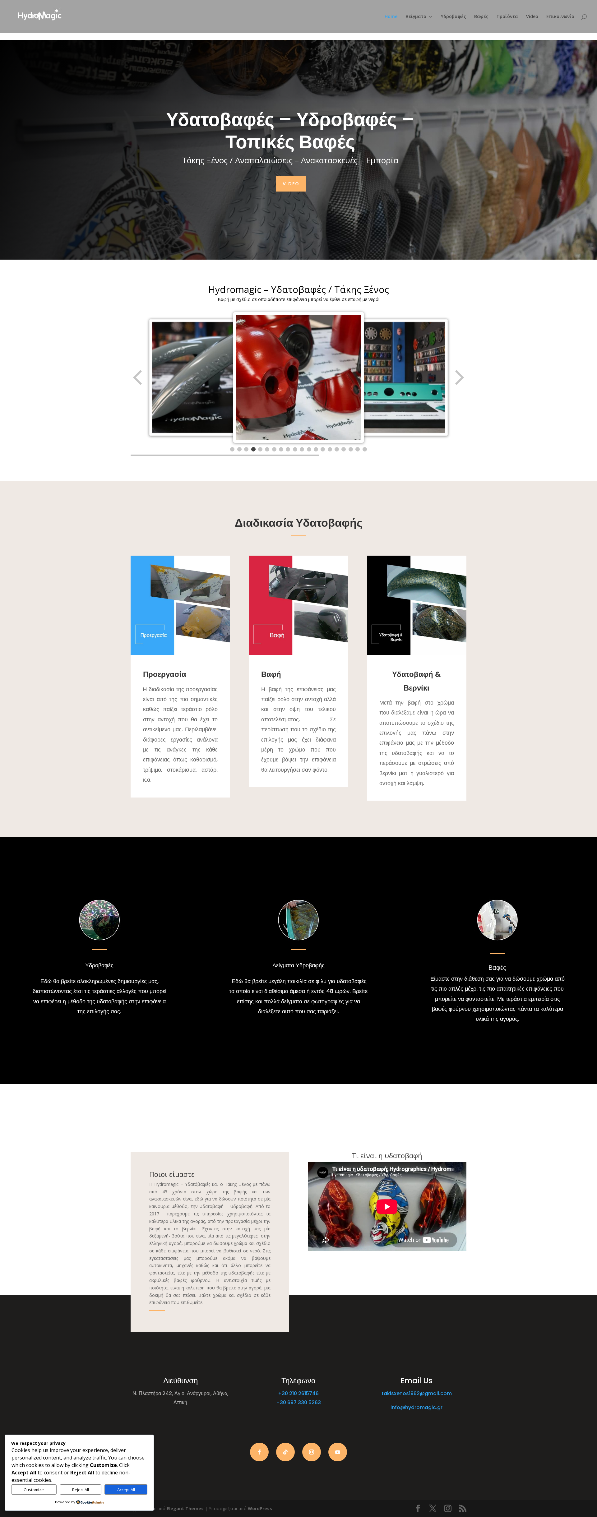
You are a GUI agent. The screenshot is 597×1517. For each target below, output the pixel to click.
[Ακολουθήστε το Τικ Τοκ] (285, 1452)
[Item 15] (330, 449)
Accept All (126, 1489)
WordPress (260, 1508)
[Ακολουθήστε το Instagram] (311, 1452)
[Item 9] (288, 449)
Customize (34, 1489)
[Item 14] (323, 449)
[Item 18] (351, 449)
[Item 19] (357, 449)
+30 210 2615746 (298, 1393)
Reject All (80, 1489)
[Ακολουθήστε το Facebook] (259, 1452)
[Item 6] (267, 449)
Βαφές (481, 16)
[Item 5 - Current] (260, 449)
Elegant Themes (185, 1508)
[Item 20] (365, 449)
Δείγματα (416, 16)
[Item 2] (239, 449)
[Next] (458, 377)
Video (532, 16)
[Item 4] (253, 449)
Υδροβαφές (453, 16)
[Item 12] (309, 449)
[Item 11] (302, 449)
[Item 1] (232, 449)
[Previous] (138, 377)
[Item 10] (295, 449)
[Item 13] (316, 449)
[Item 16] (337, 449)
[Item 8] (281, 449)
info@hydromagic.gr (416, 1407)
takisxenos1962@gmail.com (417, 1393)
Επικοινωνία (560, 16)
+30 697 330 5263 (298, 1402)
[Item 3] (246, 449)
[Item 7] (274, 449)
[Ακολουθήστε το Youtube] (337, 1452)
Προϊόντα (507, 16)
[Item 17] (343, 449)
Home (391, 16)
